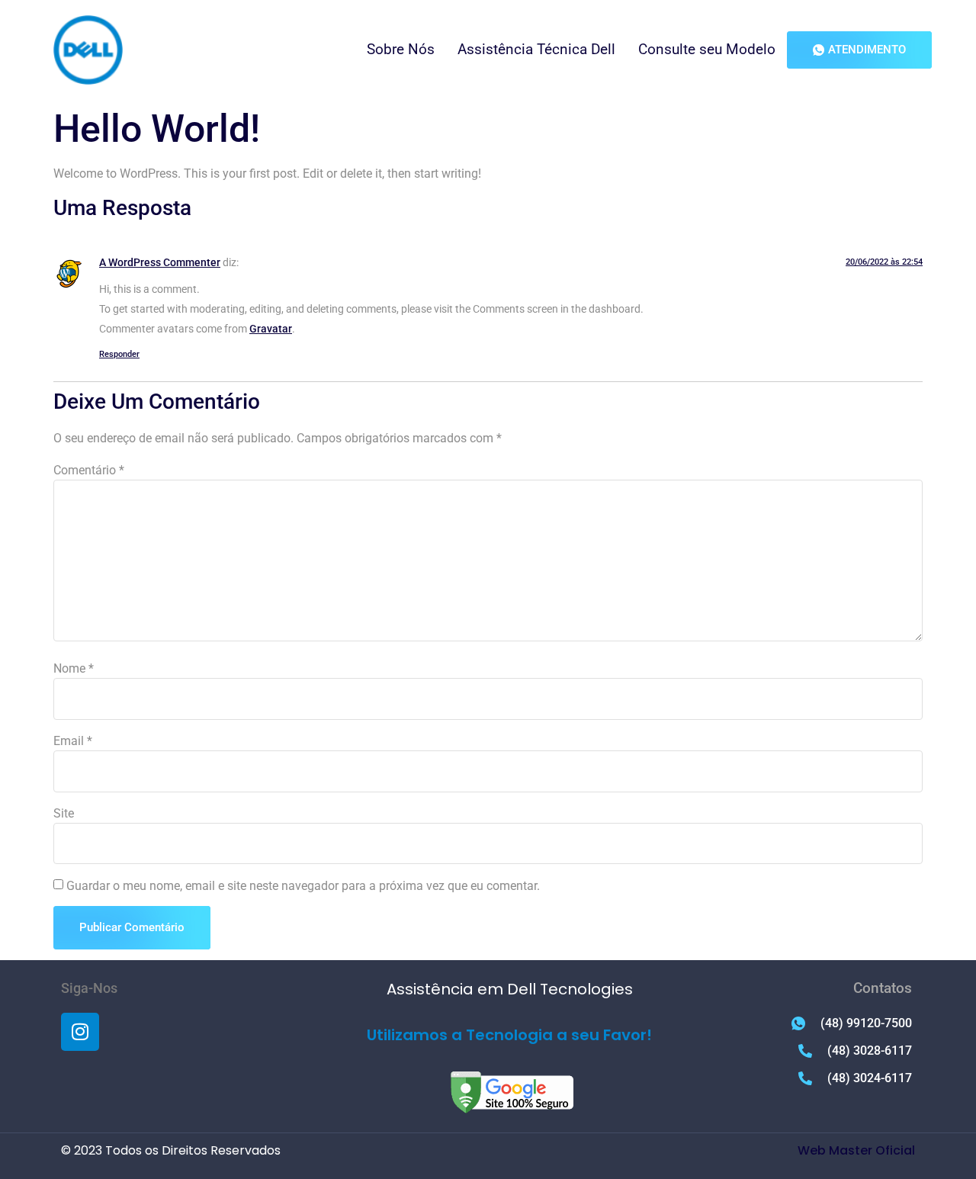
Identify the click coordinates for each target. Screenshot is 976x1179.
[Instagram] (80, 1032)
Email (72, 741)
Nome (73, 669)
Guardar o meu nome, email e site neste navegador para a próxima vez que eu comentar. (303, 886)
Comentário (88, 470)
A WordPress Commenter (159, 262)
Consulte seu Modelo (706, 49)
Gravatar (270, 329)
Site (63, 814)
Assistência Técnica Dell (536, 49)
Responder (119, 354)
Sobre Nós (401, 49)
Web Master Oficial (856, 1150)
